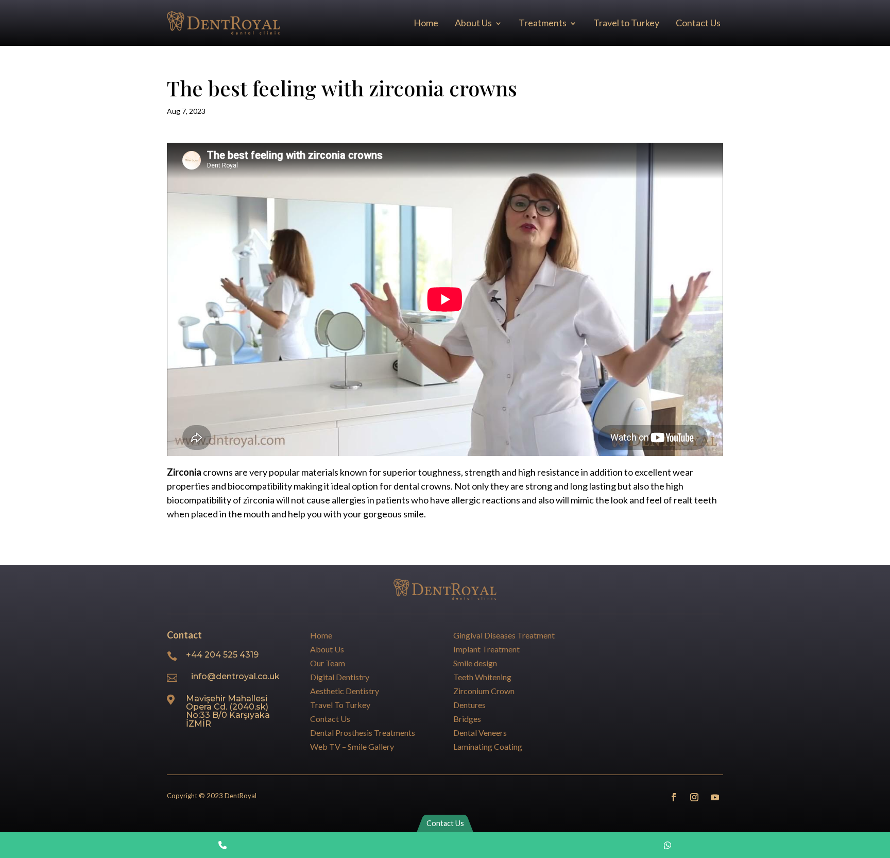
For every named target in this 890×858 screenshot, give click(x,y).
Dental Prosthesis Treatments (362, 732)
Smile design (475, 663)
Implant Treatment (486, 649)
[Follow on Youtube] (715, 797)
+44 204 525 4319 (222, 655)
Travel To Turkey (340, 705)
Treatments (543, 22)
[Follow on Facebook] (673, 797)
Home (426, 22)
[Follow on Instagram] (694, 797)
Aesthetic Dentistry (344, 691)
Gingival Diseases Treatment (504, 635)
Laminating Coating (487, 746)
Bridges (467, 719)
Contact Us (698, 22)
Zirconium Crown (484, 691)
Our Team (327, 663)
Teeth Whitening (482, 677)
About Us (473, 22)
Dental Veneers (480, 732)
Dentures (469, 705)
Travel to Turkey (626, 22)
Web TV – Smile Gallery (352, 746)
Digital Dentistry (339, 677)
